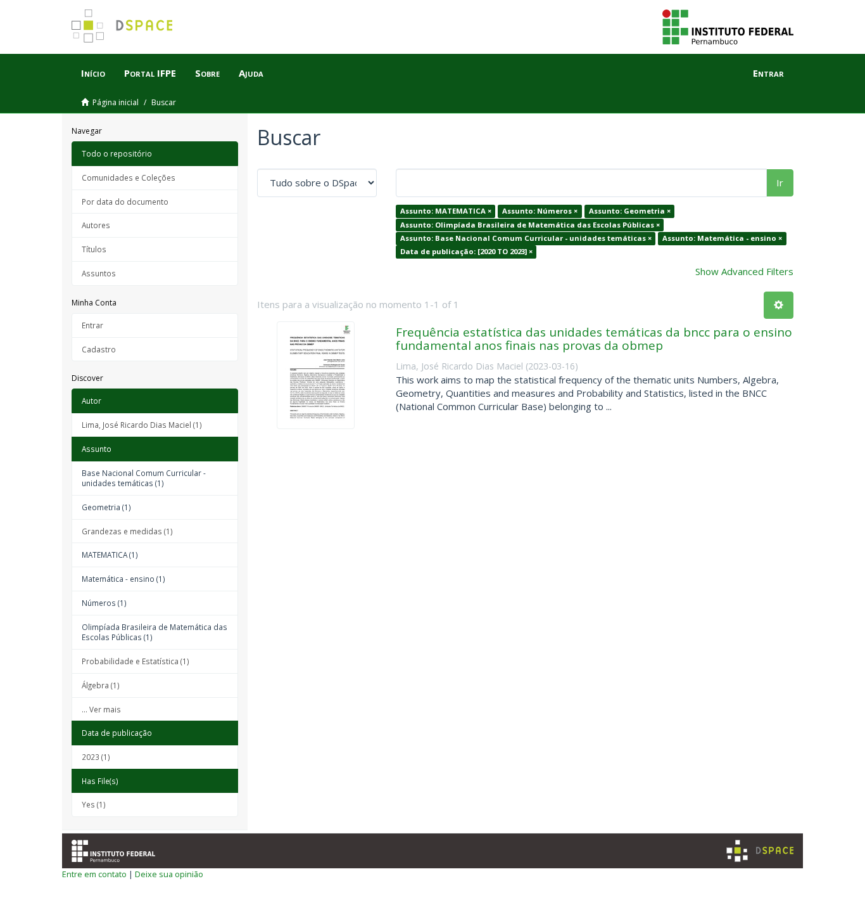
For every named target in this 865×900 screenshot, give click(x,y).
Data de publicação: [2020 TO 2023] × (466, 252)
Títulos (94, 249)
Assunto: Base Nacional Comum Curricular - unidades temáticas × (526, 238)
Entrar (92, 325)
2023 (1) (96, 757)
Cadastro (99, 349)
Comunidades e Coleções (128, 177)
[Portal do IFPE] (727, 26)
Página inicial (115, 102)
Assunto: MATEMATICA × (445, 210)
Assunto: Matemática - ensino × (722, 238)
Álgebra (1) (101, 685)
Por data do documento (125, 201)
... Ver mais (101, 709)
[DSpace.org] (759, 851)
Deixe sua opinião (169, 874)
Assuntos (99, 273)
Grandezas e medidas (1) (127, 531)
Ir (779, 182)
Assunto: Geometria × (630, 210)
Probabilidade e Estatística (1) (135, 661)
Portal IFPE (150, 73)
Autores (96, 225)
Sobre (207, 73)
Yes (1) (94, 804)
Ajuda (251, 73)
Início (93, 73)
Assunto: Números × (540, 210)
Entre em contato (94, 874)
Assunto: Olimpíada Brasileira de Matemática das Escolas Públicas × (530, 224)
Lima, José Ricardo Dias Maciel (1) (142, 425)
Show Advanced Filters (744, 271)
